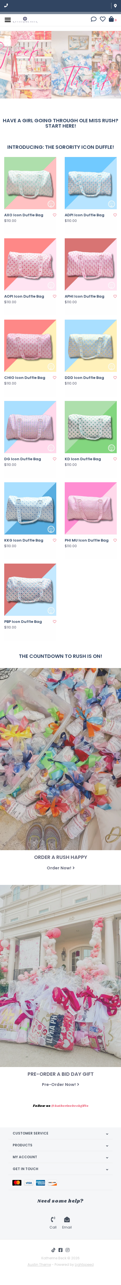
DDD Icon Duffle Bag (84, 378)
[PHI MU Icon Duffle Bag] (91, 508)
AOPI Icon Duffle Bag (24, 296)
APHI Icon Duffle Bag (84, 296)
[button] (94, 20)
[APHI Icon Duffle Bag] (91, 264)
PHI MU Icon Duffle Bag (87, 540)
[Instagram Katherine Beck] (67, 1250)
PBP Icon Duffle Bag (23, 621)
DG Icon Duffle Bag (22, 459)
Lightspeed (84, 1264)
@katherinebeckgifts (69, 1106)
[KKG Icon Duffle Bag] (30, 508)
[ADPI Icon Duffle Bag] (91, 183)
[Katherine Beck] (25, 19)
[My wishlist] (103, 20)
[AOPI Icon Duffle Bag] (30, 264)
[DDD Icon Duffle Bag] (91, 346)
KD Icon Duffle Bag (83, 459)
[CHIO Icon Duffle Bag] (30, 346)
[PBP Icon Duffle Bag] (30, 590)
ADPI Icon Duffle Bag (84, 215)
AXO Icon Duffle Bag (23, 215)
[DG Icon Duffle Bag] (30, 427)
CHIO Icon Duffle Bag (24, 378)
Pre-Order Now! (59, 1084)
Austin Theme (39, 1264)
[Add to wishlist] (54, 215)
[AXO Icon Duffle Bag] (30, 183)
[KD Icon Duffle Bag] (91, 427)
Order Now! (59, 868)
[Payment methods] (18, 1182)
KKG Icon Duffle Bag (23, 540)
